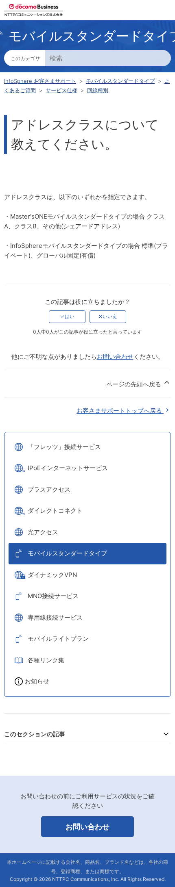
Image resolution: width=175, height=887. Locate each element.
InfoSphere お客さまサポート (40, 81)
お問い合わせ (115, 356)
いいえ (110, 316)
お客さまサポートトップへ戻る (120, 410)
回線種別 (97, 90)
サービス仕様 (61, 90)
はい (69, 316)
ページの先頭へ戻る (134, 384)
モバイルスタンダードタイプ (120, 81)
